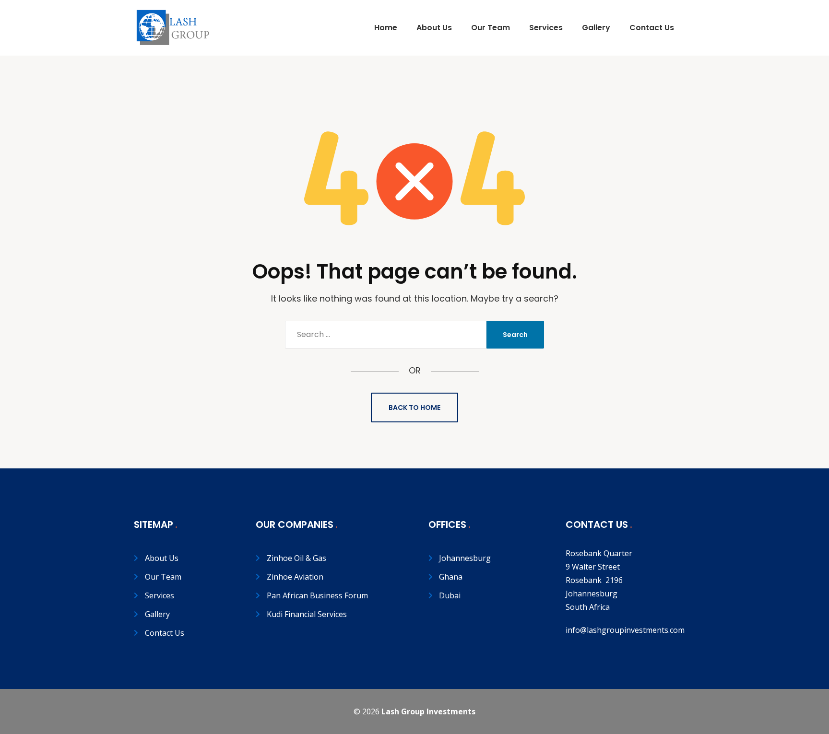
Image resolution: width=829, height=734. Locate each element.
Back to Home (414, 407)
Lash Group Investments (428, 711)
